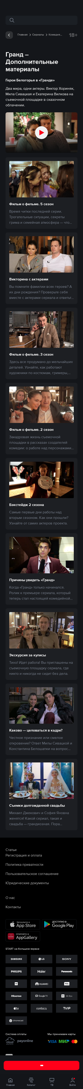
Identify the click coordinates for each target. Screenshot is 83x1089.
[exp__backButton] (9, 35)
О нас (10, 898)
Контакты (13, 907)
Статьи (11, 850)
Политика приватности (24, 864)
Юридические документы (27, 883)
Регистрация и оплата (24, 855)
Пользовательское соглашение (32, 874)
